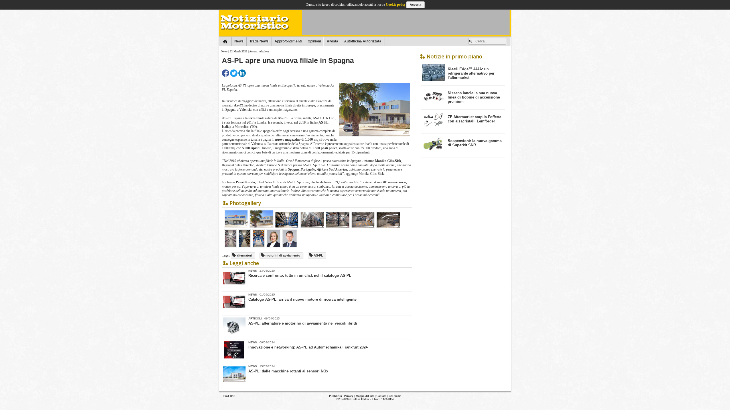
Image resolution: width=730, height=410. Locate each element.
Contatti (381, 395)
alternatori (244, 255)
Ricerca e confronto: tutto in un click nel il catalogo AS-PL (299, 275)
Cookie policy (395, 5)
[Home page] (225, 41)
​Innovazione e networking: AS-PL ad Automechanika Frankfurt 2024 (308, 347)
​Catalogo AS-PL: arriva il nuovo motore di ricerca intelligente (302, 299)
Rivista (332, 41)
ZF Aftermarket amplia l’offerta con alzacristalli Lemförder (474, 119)
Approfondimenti (288, 41)
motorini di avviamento (282, 255)
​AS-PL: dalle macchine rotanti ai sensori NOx (288, 371)
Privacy (348, 395)
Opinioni (314, 41)
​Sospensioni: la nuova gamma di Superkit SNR (475, 143)
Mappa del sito (365, 395)
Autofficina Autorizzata (362, 41)
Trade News (259, 41)
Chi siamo (395, 395)
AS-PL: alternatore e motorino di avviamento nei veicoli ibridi (302, 323)
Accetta (415, 4)
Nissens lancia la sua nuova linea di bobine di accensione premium (474, 97)
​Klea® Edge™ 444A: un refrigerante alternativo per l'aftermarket (471, 73)
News (239, 41)
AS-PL (239, 105)
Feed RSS (229, 395)
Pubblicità (335, 395)
